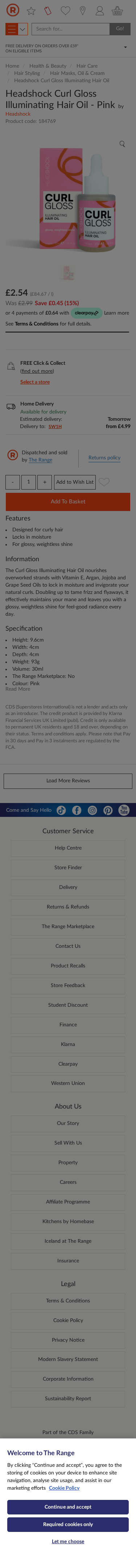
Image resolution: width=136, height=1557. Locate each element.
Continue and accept (68, 1507)
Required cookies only (68, 1524)
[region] (68, 1497)
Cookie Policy (64, 1488)
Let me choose (68, 1541)
